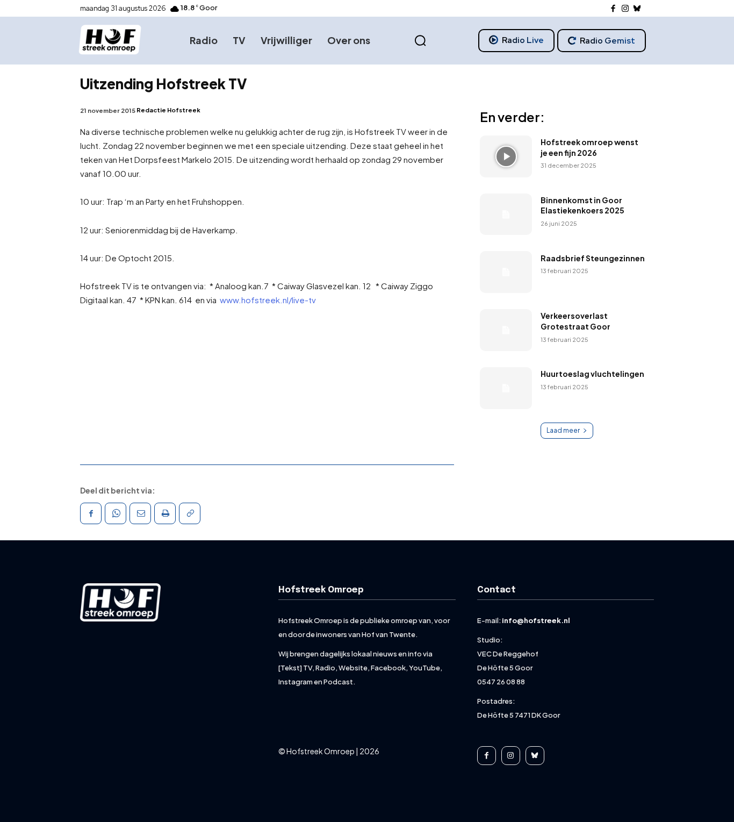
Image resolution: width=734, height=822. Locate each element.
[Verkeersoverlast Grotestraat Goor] (506, 330)
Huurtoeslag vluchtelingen (592, 373)
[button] (420, 40)
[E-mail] (140, 513)
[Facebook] (613, 9)
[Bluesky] (637, 9)
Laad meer (563, 430)
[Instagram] (625, 9)
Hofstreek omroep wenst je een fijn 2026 (589, 147)
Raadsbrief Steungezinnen (593, 258)
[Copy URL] (189, 513)
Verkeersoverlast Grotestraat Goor (575, 321)
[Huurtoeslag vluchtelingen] (506, 388)
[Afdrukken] (165, 513)
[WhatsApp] (115, 513)
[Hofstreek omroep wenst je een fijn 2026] (506, 156)
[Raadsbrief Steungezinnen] (506, 272)
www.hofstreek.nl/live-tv (267, 300)
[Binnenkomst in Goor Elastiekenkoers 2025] (506, 214)
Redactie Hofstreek (168, 109)
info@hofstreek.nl (536, 620)
